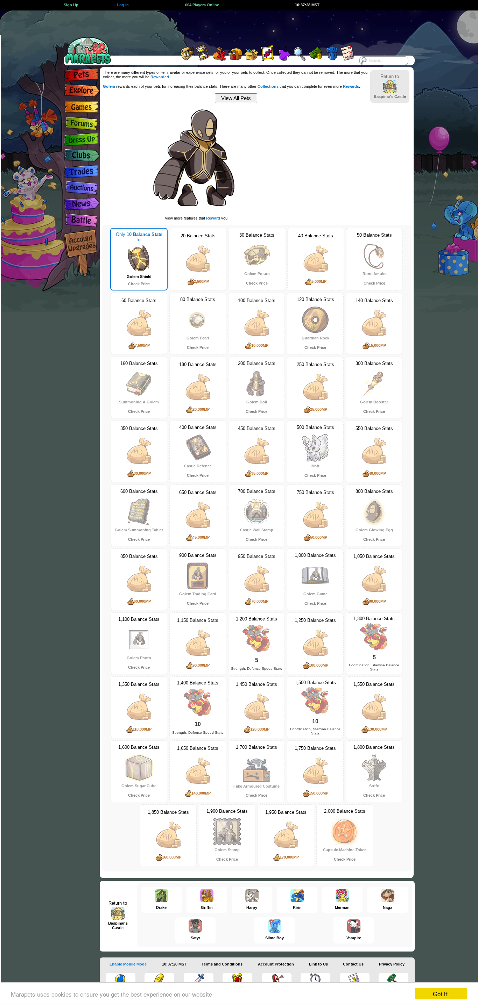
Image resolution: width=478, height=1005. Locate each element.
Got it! (441, 993)
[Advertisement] (232, 26)
